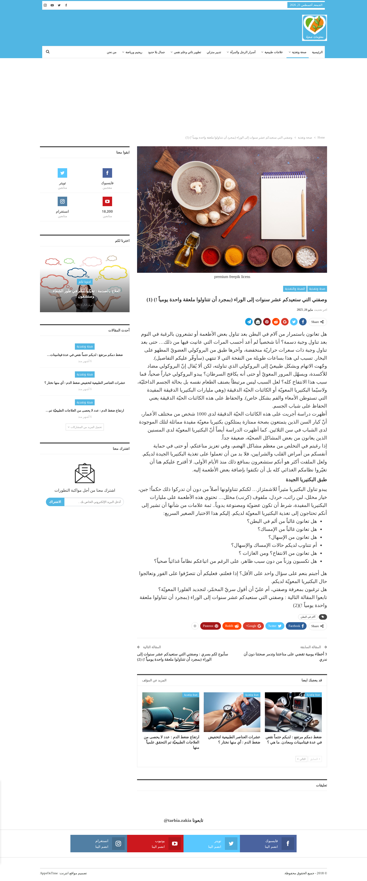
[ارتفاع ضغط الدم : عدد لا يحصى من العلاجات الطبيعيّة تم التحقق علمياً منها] (170, 712)
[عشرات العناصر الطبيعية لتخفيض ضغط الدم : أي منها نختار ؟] (232, 712)
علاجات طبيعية (274, 52)
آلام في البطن (308, 616)
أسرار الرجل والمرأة (242, 52)
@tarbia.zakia (177, 820)
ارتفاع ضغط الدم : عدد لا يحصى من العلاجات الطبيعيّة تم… (85, 410)
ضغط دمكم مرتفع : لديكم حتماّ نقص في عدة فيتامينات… (85, 355)
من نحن (111, 52)
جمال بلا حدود (156, 52)
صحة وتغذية (299, 52)
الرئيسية (317, 52)
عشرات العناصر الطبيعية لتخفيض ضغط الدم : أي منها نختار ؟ (84, 383)
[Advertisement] (183, 96)
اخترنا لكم (85, 282)
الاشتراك (55, 502)
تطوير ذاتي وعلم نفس (187, 52)
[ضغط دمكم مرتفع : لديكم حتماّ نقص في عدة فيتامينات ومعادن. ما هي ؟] (293, 712)
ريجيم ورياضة (134, 52)
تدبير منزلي (214, 52)
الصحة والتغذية (295, 289)
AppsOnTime (49, 873)
